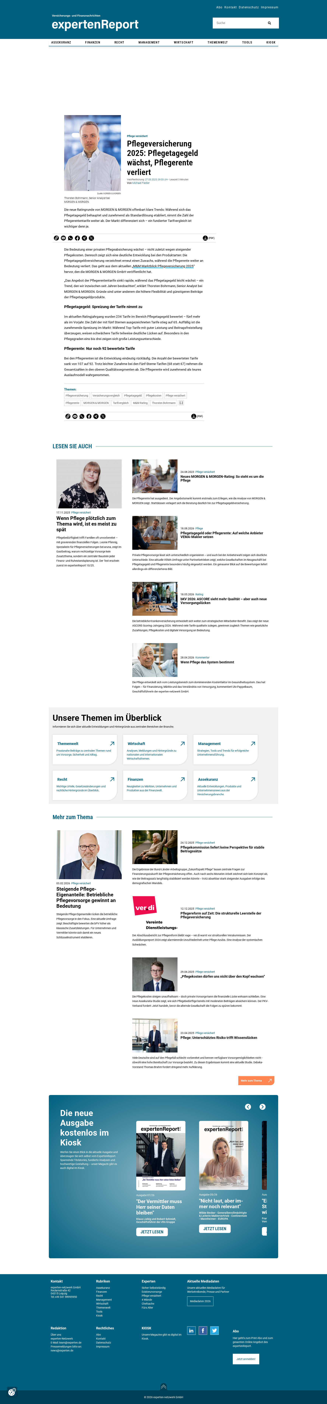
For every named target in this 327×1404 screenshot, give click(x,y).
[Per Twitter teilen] (91, 238)
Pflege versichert (137, 136)
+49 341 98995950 (66, 1296)
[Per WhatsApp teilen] (70, 238)
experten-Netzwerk (62, 1338)
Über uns (56, 1334)
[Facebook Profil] (203, 1330)
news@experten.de (62, 1350)
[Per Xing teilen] (84, 238)
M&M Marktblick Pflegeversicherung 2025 (163, 266)
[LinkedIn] (191, 1330)
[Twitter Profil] (214, 1330)
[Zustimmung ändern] (12, 1391)
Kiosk (145, 1338)
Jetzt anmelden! (246, 1359)
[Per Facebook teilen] (77, 238)
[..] (181, 402)
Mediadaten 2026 (200, 1301)
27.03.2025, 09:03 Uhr (156, 179)
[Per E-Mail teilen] (56, 238)
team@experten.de (70, 1342)
